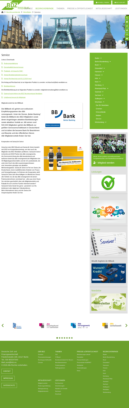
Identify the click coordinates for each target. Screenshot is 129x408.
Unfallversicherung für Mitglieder (15, 97)
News (78, 370)
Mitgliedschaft (44, 380)
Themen (58, 351)
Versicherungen (59, 386)
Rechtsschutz (59, 383)
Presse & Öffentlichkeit (87, 351)
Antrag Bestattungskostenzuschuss (15, 75)
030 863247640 (11, 360)
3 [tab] (62, 338)
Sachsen (105, 384)
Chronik (40, 362)
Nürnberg (106, 376)
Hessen (105, 368)
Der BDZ (41, 351)
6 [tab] (70, 338)
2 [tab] (60, 338)
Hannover (106, 365)
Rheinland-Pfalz (107, 378)
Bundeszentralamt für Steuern (64, 360)
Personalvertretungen (44, 357)
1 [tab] (57, 338)
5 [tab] (67, 338)
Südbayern (106, 387)
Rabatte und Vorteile (61, 388)
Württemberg (107, 392)
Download (58, 394)
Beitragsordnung (43, 388)
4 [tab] (65, 338)
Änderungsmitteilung (11, 63)
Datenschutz (9, 385)
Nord (104, 373)
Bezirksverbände (13, 12)
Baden (105, 354)
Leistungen (96, 171)
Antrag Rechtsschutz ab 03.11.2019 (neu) (18, 78)
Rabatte (95, 197)
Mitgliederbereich (43, 391)
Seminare (95, 229)
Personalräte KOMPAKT (84, 362)
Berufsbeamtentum (61, 362)
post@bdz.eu (11, 362)
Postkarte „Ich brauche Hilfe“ (13, 71)
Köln (104, 370)
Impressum (8, 378)
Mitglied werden (43, 383)
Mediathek (80, 365)
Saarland (105, 381)
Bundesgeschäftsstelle (44, 360)
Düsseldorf (106, 362)
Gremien (40, 354)
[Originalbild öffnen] (81, 127)
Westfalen (27, 12)
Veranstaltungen (82, 368)
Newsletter (96, 290)
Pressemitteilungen (82, 360)
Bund (104, 360)
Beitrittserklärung (9, 86)
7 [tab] (72, 338)
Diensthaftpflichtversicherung (13, 67)
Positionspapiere (60, 365)
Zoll (56, 354)
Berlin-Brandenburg (109, 357)
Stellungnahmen (60, 368)
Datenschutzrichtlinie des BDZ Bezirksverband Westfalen (23, 93)
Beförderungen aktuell (83, 354)
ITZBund (57, 357)
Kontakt (7, 371)
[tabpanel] (17, 325)
